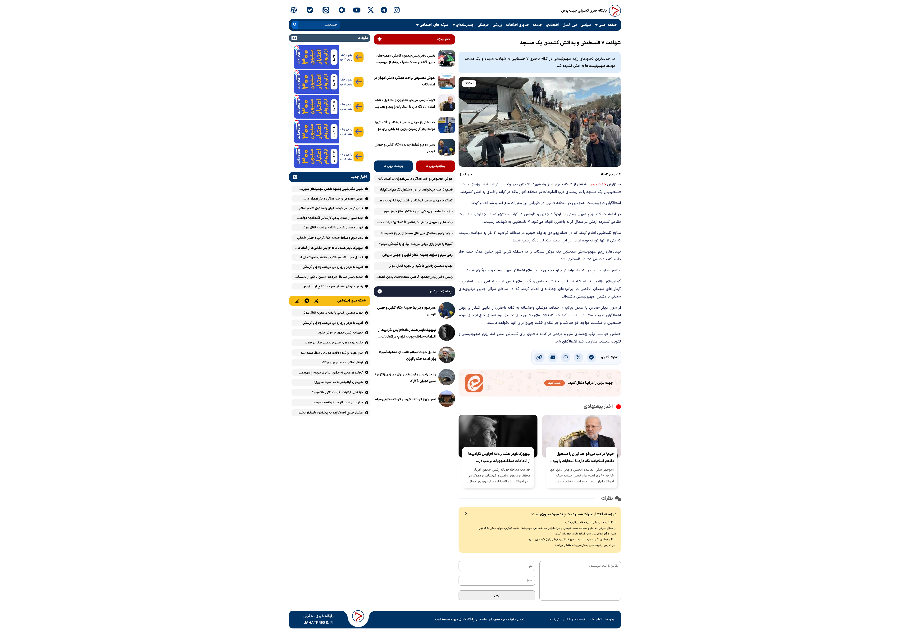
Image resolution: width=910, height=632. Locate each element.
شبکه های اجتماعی (434, 25)
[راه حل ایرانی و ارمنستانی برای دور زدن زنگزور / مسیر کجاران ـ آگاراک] (446, 378)
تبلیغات (555, 619)
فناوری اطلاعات (517, 25)
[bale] (309, 11)
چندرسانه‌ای (465, 25)
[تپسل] (296, 47)
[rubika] (341, 11)
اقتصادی (552, 25)
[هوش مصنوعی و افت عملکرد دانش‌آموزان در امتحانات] (446, 81)
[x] (370, 10)
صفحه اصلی (608, 25)
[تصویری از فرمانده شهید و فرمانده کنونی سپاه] (446, 399)
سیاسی (586, 25)
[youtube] (357, 10)
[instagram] (397, 10)
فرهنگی (483, 25)
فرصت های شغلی (574, 619)
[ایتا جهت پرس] (540, 383)
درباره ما (610, 619)
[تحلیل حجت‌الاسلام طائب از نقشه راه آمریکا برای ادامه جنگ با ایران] (446, 356)
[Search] (294, 25)
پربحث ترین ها (393, 166)
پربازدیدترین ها (435, 166)
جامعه (537, 25)
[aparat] (293, 11)
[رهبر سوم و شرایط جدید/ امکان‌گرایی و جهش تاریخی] (446, 148)
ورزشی (497, 25)
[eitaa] (325, 11)
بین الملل (570, 25)
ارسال (496, 595)
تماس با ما (595, 619)
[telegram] (384, 10)
